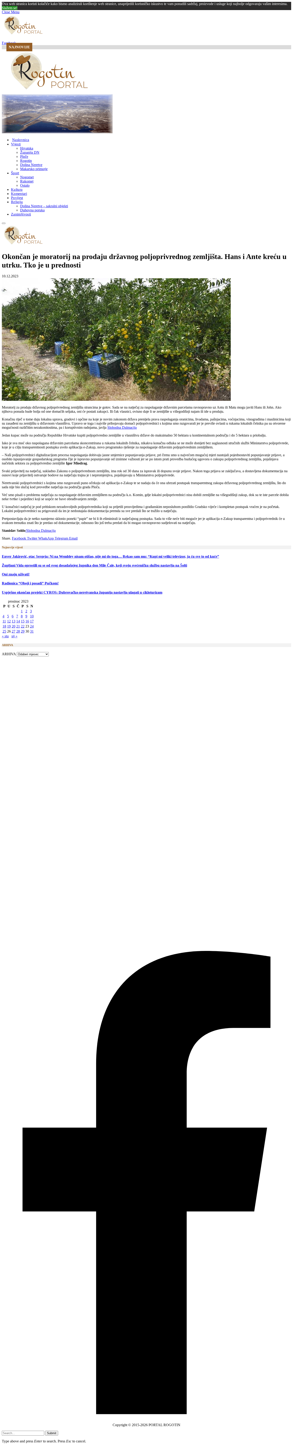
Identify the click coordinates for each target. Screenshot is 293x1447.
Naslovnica (20, 140)
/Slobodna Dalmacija (40, 530)
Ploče (24, 156)
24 (32, 626)
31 (32, 631)
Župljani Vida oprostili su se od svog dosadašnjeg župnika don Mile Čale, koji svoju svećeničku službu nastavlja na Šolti (94, 565)
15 (22, 621)
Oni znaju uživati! (16, 574)
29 (22, 631)
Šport (15, 173)
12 (9, 621)
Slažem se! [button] (9, 8)
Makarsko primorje (34, 169)
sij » (14, 636)
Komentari (19, 194)
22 (22, 626)
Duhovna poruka (32, 210)
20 (13, 626)
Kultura (16, 189)
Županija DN (29, 152)
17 (32, 621)
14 (18, 621)
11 (4, 621)
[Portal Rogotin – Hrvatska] (50, 92)
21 (18, 626)
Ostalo (25, 185)
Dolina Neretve (31, 165)
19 (9, 626)
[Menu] (3, 223)
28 (18, 631)
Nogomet (27, 177)
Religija (17, 202)
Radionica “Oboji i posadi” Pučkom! (30, 583)
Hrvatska (26, 148)
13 (13, 621)
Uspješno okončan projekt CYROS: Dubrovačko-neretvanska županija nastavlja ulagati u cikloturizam (82, 592)
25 (4, 631)
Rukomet (26, 181)
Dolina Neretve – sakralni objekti (44, 206)
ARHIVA (9, 654)
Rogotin (26, 161)
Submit (51, 1433)
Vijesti (16, 144)
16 (27, 621)
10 (32, 616)
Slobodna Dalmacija (122, 427)
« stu (5, 636)
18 (4, 626)
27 (13, 631)
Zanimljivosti (21, 214)
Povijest (17, 198)
